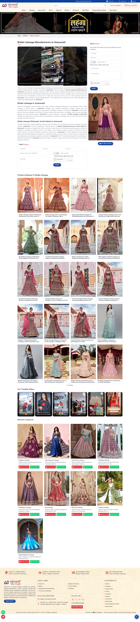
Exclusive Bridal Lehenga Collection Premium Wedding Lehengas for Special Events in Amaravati (109, 299)
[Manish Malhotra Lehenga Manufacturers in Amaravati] (30, 536)
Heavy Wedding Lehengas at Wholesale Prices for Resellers (107, 341)
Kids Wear (85, 10)
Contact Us (123, 1)
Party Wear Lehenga (78, 460)
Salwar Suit (42, 10)
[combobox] (56, 153)
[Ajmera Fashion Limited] (10, 5)
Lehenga (32, 10)
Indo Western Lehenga (52, 460)
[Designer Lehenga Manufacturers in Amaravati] (30, 441)
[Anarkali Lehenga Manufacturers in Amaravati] (109, 488)
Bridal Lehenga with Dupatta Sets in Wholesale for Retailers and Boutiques (83, 381)
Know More (9, 601)
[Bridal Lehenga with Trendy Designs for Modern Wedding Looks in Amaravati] (56, 195)
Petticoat (76, 10)
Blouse (67, 10)
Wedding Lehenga (103, 460)
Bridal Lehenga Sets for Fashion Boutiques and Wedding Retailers (28, 381)
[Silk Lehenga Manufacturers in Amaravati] (56, 488)
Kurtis (51, 10)
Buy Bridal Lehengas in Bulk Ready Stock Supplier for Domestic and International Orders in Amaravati (29, 257)
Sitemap (71, 588)
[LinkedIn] (83, 599)
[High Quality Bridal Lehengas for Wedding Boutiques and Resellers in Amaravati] (83, 195)
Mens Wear (113, 10)
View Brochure (77, 607)
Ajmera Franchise (131, 5)
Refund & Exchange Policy (46, 588)
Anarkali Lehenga (103, 507)
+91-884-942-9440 (50, 599)
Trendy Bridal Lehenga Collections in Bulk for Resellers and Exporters (56, 381)
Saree (24, 10)
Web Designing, (108, 612)
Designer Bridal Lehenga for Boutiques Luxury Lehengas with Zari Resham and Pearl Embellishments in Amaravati (56, 299)
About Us (110, 1)
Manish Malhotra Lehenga (26, 555)
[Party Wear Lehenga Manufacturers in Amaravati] (83, 441)
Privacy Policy (73, 586)
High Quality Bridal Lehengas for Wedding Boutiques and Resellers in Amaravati (83, 215)
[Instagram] (79, 599)
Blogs (40, 586)
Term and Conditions (45, 591)
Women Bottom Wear (99, 10)
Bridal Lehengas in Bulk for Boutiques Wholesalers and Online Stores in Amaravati (30, 215)
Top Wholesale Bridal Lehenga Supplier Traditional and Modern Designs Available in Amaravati (55, 257)
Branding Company (130, 612)
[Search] (105, 5)
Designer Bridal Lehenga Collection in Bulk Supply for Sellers (82, 341)
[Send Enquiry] (3, 617)
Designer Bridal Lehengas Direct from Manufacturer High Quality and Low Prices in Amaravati (110, 215)
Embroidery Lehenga (25, 507)
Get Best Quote (24, 467)
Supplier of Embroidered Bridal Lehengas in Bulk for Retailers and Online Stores (28, 341)
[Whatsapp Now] (3, 612)
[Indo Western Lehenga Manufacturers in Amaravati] (56, 441)
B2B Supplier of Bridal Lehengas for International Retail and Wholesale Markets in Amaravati (109, 257)
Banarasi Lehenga (77, 507)
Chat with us (35, 467)
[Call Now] (137, 617)
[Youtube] (72, 599)
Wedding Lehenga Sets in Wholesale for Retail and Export (109, 381)
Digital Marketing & (119, 612)
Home (19, 36)
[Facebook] (76, 599)
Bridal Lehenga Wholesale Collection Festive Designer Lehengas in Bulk (56, 341)
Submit (57, 165)
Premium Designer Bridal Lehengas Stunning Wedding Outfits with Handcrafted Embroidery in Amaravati (82, 299)
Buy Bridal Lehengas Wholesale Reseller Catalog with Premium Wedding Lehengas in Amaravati (28, 299)
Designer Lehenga (24, 460)
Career (134, 1)
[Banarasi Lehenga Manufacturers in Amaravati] (83, 488)
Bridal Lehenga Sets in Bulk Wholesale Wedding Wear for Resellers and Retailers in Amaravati (83, 257)
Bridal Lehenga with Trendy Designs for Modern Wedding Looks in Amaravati (56, 215)
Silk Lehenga (49, 507)
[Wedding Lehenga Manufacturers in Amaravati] (109, 441)
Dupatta (59, 10)
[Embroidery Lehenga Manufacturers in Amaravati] (30, 488)
